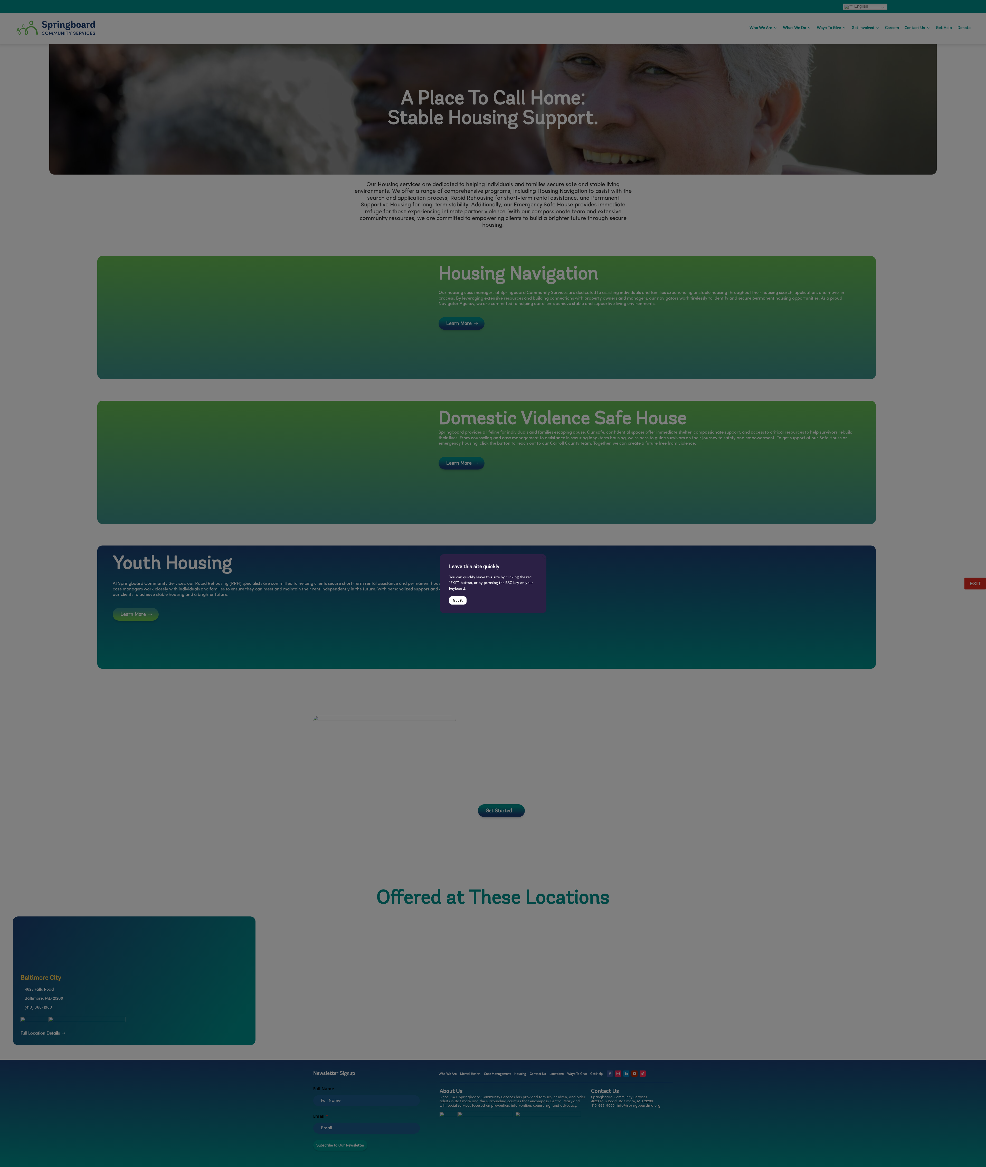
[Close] (546, 554)
